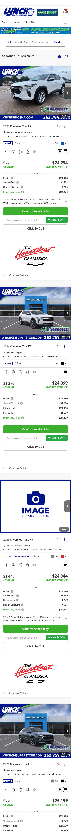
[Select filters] (59, 56)
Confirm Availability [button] (35, 211)
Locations (16, 22)
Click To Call (35, 228)
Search (57, 42)
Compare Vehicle (18, 275)
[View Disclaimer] (35, 151)
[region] (35, 190)
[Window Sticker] (65, 151)
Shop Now (30, 22)
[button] (67, 93)
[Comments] (60, 151)
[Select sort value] (65, 56)
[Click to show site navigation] (65, 22)
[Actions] (65, 126)
